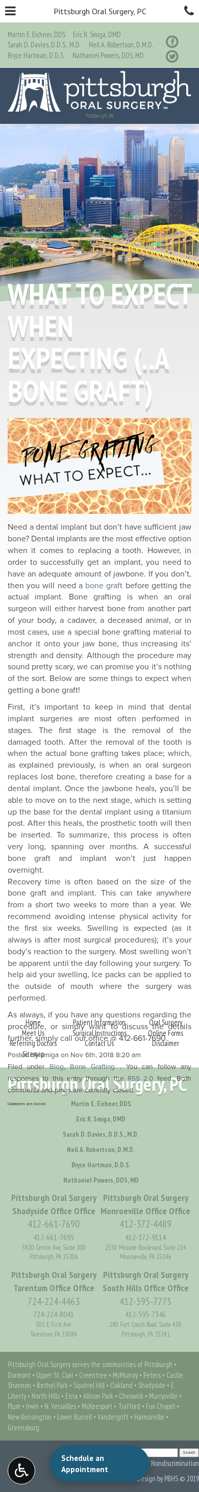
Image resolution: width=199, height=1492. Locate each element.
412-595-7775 (145, 1301)
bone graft (103, 586)
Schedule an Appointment (84, 1463)
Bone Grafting (92, 1067)
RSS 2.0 (140, 1079)
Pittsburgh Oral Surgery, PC (100, 11)
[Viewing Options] (21, 1470)
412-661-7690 (142, 1038)
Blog (56, 1067)
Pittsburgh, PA (99, 115)
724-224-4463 (54, 1301)
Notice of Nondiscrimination (162, 1463)
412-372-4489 (145, 1224)
